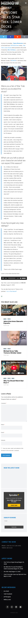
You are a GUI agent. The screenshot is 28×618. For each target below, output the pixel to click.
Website (3, 440)
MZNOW (13, 60)
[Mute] (20, 278)
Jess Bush (6, 591)
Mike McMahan (12, 50)
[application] (14, 278)
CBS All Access (14, 45)
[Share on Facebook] (10, 36)
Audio (5, 318)
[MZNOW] (10, 3)
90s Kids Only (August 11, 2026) (12, 571)
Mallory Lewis (7, 599)
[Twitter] (3, 36)
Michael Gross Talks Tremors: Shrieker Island (12, 352)
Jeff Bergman (7, 596)
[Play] (3, 278)
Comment (4, 403)
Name (3, 424)
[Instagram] (11, 607)
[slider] (24, 278)
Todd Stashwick (8, 594)
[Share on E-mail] (24, 36)
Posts (9, 318)
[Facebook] (7, 607)
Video (13, 378)
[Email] (20, 607)
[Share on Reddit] (17, 36)
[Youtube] (16, 607)
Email (3, 432)
